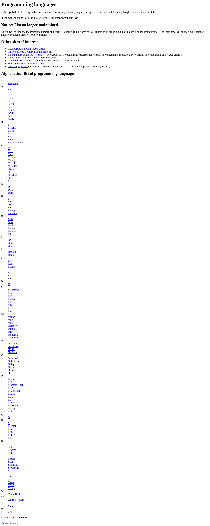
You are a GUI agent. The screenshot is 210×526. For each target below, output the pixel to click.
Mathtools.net (15, 60)
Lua (10, 311)
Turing (11, 488)
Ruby (11, 438)
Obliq (11, 364)
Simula (11, 458)
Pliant (11, 402)
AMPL (11, 113)
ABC (10, 92)
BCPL (11, 130)
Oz (9, 373)
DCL (10, 189)
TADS (11, 476)
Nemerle (12, 343)
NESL (11, 349)
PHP (10, 387)
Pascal (11, 379)
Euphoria (12, 213)
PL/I (10, 399)
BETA (11, 133)
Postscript (13, 405)
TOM (11, 485)
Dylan (11, 192)
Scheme (12, 449)
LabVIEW (13, 290)
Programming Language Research (25, 54)
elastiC (11, 204)
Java (10, 275)
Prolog (11, 408)
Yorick (11, 506)
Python (11, 411)
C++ (10, 151)
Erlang (11, 210)
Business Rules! (16, 142)
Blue (10, 139)
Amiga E (12, 110)
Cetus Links (14, 57)
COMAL (13, 175)
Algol (11, 104)
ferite (10, 222)
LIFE (10, 296)
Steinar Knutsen (9, 523)
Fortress (12, 231)
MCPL (11, 322)
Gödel (11, 246)
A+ (9, 89)
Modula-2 (13, 334)
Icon (10, 263)
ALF (10, 101)
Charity (12, 160)
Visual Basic (14, 494)
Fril (9, 234)
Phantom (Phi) (15, 384)
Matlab (11, 316)
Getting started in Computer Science (26, 48)
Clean (11, 169)
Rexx (10, 429)
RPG (10, 432)
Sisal (10, 461)
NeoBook (13, 346)
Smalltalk (13, 464)
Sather (11, 447)
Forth (10, 225)
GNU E (12, 240)
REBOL (12, 426)
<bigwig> (13, 83)
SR (9, 470)
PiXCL (11, 393)
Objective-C (14, 361)
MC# (10, 319)
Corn (10, 178)
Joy (9, 278)
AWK (11, 118)
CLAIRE (13, 166)
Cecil (10, 154)
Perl (10, 382)
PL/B (10, 396)
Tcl (9, 479)
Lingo (11, 302)
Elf (9, 207)
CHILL (12, 163)
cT (9, 180)
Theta (11, 482)
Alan (10, 98)
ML (10, 331)
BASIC (12, 127)
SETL (11, 455)
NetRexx (12, 352)
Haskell (12, 251)
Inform (11, 266)
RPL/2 (11, 435)
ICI (9, 260)
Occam (11, 367)
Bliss (10, 136)
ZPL (10, 512)
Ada (10, 95)
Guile (11, 243)
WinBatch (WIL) (16, 500)
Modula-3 (13, 337)
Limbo (11, 299)
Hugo (11, 254)
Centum (12, 157)
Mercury (12, 325)
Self (10, 452)
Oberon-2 (13, 358)
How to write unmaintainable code (26, 63)
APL (10, 115)
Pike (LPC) (14, 390)
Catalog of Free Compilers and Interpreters (30, 51)
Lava (10, 293)
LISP (10, 305)
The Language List (18, 66)
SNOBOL (13, 467)
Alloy (11, 107)
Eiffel (11, 201)
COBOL (12, 172)
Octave (11, 370)
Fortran (11, 228)
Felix (10, 219)
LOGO (11, 308)
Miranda (12, 328)
